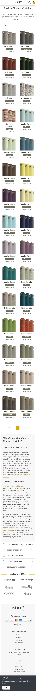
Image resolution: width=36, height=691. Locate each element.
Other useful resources (16, 567)
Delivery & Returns (14, 561)
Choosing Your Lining (15, 556)
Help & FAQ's (19, 643)
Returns (18, 637)
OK (6, 688)
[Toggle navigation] (2, 3)
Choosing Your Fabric (15, 550)
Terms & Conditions (19, 672)
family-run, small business (15, 486)
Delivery (18, 635)
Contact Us (18, 666)
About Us (19, 664)
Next (25, 428)
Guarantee (19, 640)
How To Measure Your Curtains (19, 544)
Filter (6, 25)
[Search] (29, 2)
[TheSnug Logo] (18, 2)
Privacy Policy (19, 669)
